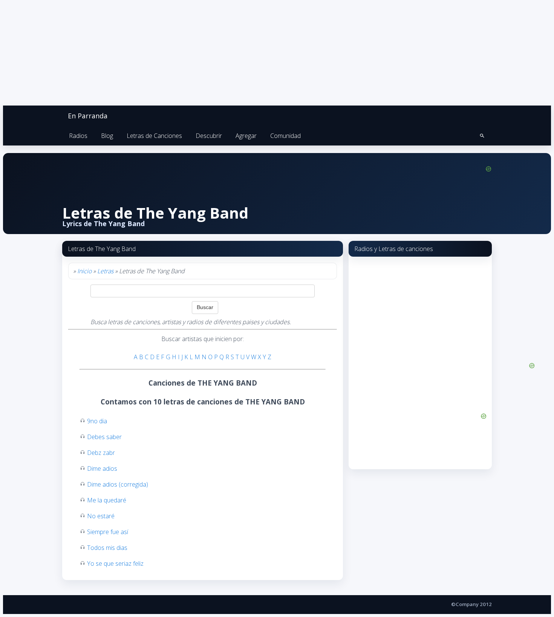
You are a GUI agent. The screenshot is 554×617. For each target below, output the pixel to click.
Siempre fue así (107, 532)
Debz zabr (101, 453)
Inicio (84, 271)
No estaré (101, 516)
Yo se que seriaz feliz (115, 563)
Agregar (246, 136)
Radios (78, 136)
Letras (105, 271)
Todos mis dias (107, 548)
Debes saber (104, 437)
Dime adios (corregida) (117, 484)
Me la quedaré (106, 500)
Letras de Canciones (154, 136)
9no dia (97, 421)
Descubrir (209, 136)
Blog (107, 136)
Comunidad (285, 136)
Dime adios (102, 468)
